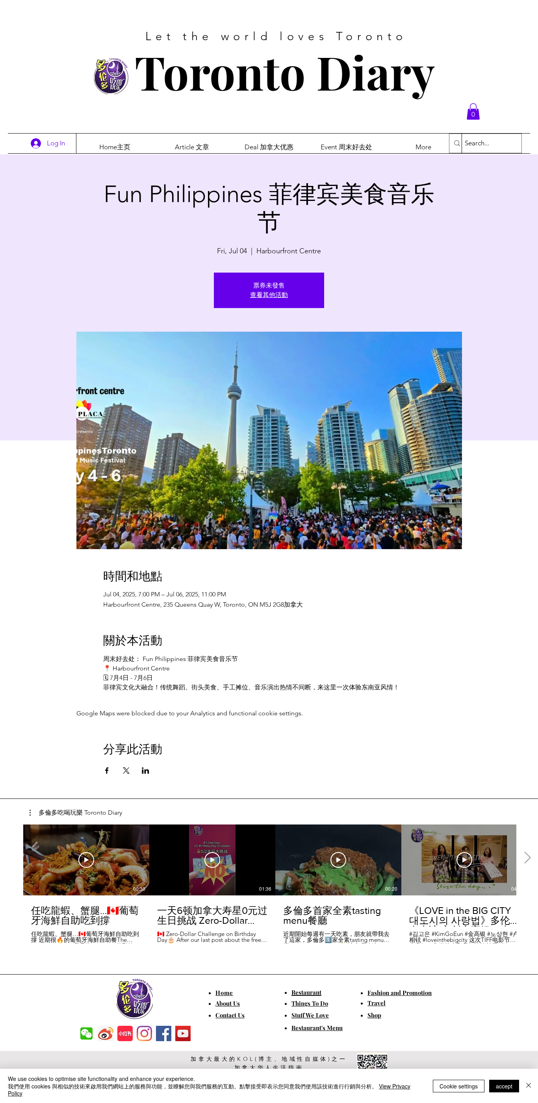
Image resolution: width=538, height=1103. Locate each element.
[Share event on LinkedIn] (145, 770)
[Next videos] (527, 858)
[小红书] (125, 1033)
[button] (473, 111)
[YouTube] (183, 1033)
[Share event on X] (126, 770)
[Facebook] (163, 1033)
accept (504, 1086)
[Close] (528, 1086)
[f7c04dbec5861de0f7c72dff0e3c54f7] (86, 1033)
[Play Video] (86, 860)
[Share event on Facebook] (107, 770)
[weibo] (105, 1033)
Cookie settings (459, 1086)
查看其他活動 (269, 295)
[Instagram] (144, 1033)
